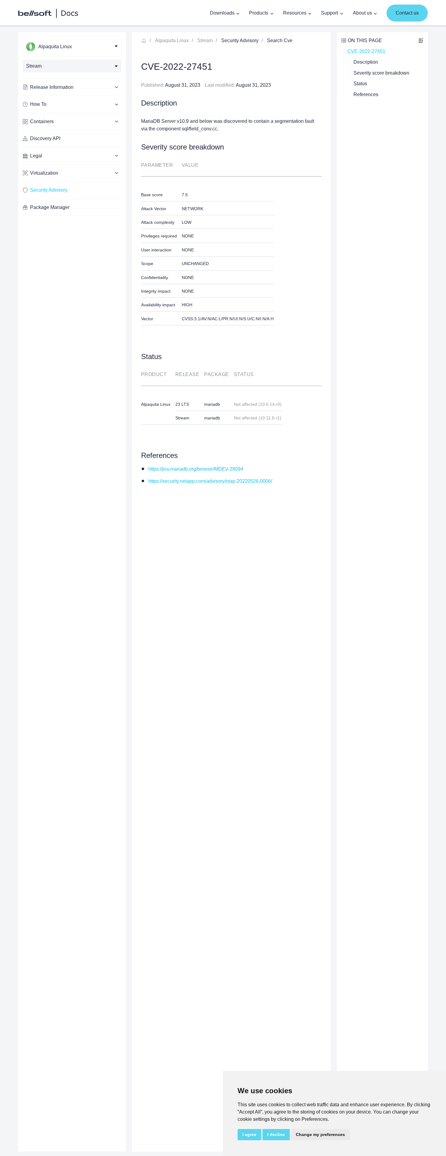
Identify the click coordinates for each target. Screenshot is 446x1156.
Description (365, 62)
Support (329, 12)
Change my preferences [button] (320, 1134)
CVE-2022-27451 (366, 51)
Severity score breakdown (381, 73)
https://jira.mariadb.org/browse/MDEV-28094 (195, 469)
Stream (205, 40)
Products (258, 12)
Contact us (407, 12)
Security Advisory (48, 190)
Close (420, 40)
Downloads (222, 12)
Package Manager (49, 207)
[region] (72, 591)
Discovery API (45, 138)
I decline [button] (276, 1134)
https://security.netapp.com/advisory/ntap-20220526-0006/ (210, 481)
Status (360, 83)
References (365, 94)
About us (362, 12)
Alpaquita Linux (172, 40)
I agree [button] (249, 1134)
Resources (294, 12)
